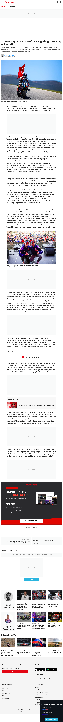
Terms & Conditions (23, 709)
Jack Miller (52, 181)
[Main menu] (2, 2)
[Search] (57, 2)
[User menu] (60, 2)
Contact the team (39, 697)
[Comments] (59, 55)
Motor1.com (5, 688)
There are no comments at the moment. (31, 554)
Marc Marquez (42, 196)
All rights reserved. (39, 711)
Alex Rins (21, 167)
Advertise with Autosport (41, 694)
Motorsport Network (28, 711)
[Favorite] (55, 55)
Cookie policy (32, 709)
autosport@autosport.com (41, 692)
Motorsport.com (6, 693)
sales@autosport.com (40, 699)
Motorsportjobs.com (7, 690)
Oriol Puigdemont (9, 55)
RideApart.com (5, 698)
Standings (12, 6)
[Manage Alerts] (33, 531)
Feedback (37, 687)
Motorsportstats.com (7, 695)
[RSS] (49, 678)
